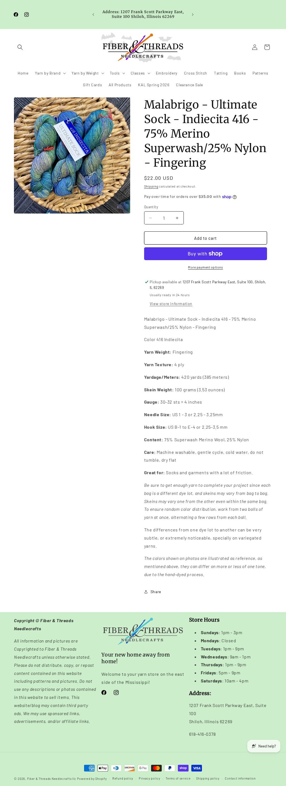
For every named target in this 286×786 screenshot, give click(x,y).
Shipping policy (208, 778)
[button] (20, 47)
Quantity (151, 207)
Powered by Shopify (92, 778)
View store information (171, 303)
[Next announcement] (193, 14)
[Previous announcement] (93, 14)
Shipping (151, 186)
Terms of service (178, 778)
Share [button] (156, 591)
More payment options (205, 267)
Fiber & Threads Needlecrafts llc (51, 778)
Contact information (240, 778)
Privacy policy (149, 778)
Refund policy (122, 778)
